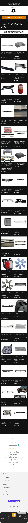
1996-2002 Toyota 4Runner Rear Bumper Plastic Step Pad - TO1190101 (7, 380)
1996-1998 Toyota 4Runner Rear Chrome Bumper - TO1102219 (6, 336)
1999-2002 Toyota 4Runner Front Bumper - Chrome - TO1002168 (6, 120)
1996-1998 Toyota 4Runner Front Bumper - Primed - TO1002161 (19, 422)
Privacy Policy (6, 491)
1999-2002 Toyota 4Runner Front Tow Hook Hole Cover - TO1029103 (20, 210)
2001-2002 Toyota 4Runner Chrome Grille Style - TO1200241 (6, 401)
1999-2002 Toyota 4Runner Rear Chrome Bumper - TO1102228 (19, 231)
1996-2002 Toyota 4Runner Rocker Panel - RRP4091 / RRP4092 (6, 54)
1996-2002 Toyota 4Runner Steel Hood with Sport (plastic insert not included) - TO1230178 (20, 54)
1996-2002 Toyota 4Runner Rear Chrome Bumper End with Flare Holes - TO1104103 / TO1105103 (20, 336)
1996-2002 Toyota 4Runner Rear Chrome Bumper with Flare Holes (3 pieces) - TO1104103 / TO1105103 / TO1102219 (19, 142)
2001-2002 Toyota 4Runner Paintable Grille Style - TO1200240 (19, 380)
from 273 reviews (13, 445)
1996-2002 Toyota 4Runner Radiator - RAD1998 (6, 230)
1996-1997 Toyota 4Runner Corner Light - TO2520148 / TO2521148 (7, 273)
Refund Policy (6, 487)
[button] (3, 10)
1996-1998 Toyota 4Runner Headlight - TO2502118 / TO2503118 (6, 422)
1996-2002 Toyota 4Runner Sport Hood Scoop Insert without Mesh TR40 (6, 252)
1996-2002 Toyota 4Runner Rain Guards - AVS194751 (19, 314)
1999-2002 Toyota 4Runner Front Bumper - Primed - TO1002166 (6, 315)
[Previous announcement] (3, 3)
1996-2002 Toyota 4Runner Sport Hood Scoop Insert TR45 (20, 119)
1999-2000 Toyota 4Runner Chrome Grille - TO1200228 (6, 209)
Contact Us (6, 494)
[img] (14, 443)
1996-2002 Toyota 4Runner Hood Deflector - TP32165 (6, 75)
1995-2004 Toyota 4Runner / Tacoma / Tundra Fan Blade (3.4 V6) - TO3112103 (20, 273)
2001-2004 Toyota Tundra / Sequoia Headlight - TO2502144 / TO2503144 (6, 358)
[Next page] (18, 432)
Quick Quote (6, 480)
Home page (6, 477)
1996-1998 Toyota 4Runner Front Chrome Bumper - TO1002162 (19, 189)
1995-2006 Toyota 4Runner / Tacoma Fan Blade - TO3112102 (7, 294)
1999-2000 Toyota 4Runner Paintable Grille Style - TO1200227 (19, 294)
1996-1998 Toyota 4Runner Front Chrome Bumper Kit (19, 251)
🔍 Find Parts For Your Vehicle (14, 17)
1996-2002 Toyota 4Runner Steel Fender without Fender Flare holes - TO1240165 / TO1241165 (20, 76)
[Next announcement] (25, 3)
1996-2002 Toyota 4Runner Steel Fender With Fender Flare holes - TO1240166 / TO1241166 (6, 98)
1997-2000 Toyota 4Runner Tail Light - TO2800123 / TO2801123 (19, 98)
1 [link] (9, 432)
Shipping (5, 484)
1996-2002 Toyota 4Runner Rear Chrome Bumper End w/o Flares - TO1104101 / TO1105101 (19, 358)
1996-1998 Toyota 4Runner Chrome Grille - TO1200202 (19, 400)
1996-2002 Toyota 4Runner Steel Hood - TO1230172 (19, 164)
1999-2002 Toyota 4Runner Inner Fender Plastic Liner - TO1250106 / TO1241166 (7, 189)
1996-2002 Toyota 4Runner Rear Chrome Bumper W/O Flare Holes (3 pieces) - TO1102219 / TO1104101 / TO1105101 (6, 142)
